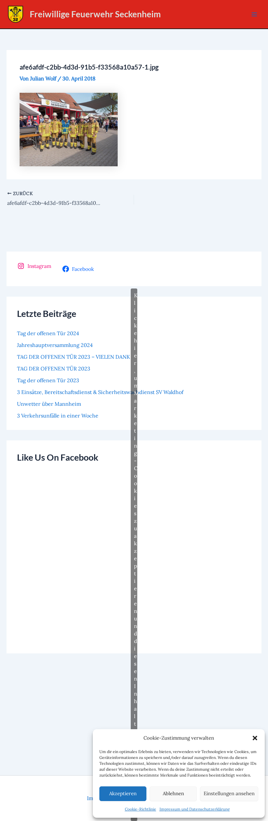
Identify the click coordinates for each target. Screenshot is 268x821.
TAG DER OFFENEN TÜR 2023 (53, 368)
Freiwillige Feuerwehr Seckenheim (95, 14)
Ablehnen (173, 793)
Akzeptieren (123, 793)
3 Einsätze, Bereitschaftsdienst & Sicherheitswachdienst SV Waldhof (100, 392)
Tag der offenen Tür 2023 (48, 380)
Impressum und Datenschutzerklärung (194, 809)
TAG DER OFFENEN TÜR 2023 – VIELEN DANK (73, 356)
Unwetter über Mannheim (49, 404)
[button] (255, 738)
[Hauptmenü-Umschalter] (254, 14)
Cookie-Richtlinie (140, 809)
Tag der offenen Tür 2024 (48, 333)
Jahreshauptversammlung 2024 (55, 345)
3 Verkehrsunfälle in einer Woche (57, 415)
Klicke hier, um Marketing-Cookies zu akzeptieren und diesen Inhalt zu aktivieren (135, 554)
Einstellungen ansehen (229, 793)
